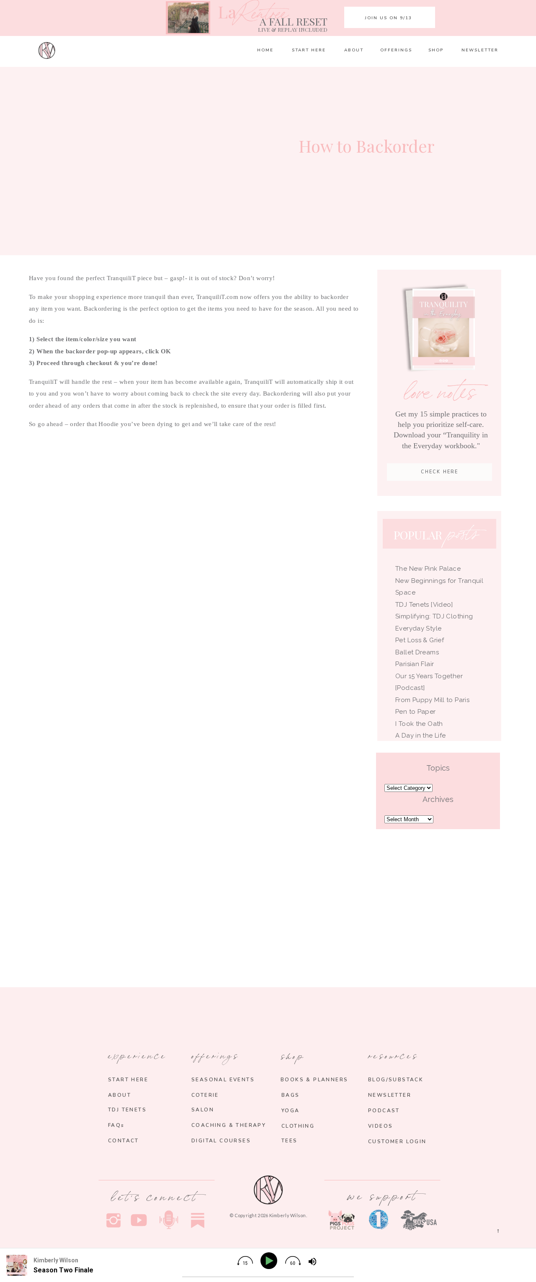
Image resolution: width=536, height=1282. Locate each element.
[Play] (270, 1260)
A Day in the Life (420, 735)
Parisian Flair (414, 664)
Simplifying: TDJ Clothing (434, 616)
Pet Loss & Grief (420, 640)
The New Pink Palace (428, 568)
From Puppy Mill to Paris (432, 700)
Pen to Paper (415, 711)
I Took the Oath (419, 724)
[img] (245, 1260)
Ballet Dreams (417, 652)
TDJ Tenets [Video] (424, 604)
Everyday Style (418, 628)
